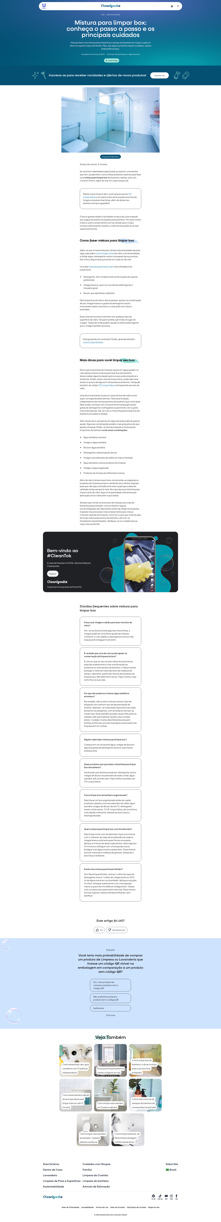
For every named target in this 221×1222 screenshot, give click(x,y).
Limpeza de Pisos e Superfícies (62, 1181)
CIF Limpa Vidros (106, 385)
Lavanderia (50, 1175)
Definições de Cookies (136, 1207)
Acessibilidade (87, 1207)
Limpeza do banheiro (96, 1181)
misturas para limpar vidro (101, 266)
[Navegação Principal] (178, 6)
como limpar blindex (93, 342)
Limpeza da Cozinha (95, 1175)
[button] (159, 75)
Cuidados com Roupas (96, 1164)
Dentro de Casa (52, 1169)
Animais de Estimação (96, 1186)
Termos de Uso (102, 1207)
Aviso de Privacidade (70, 1207)
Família (87, 1169)
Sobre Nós (172, 1164)
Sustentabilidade (53, 1186)
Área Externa (51, 1164)
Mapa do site (153, 1207)
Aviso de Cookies (117, 1207)
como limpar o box (105, 253)
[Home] (110, 6)
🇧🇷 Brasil (171, 1169)
